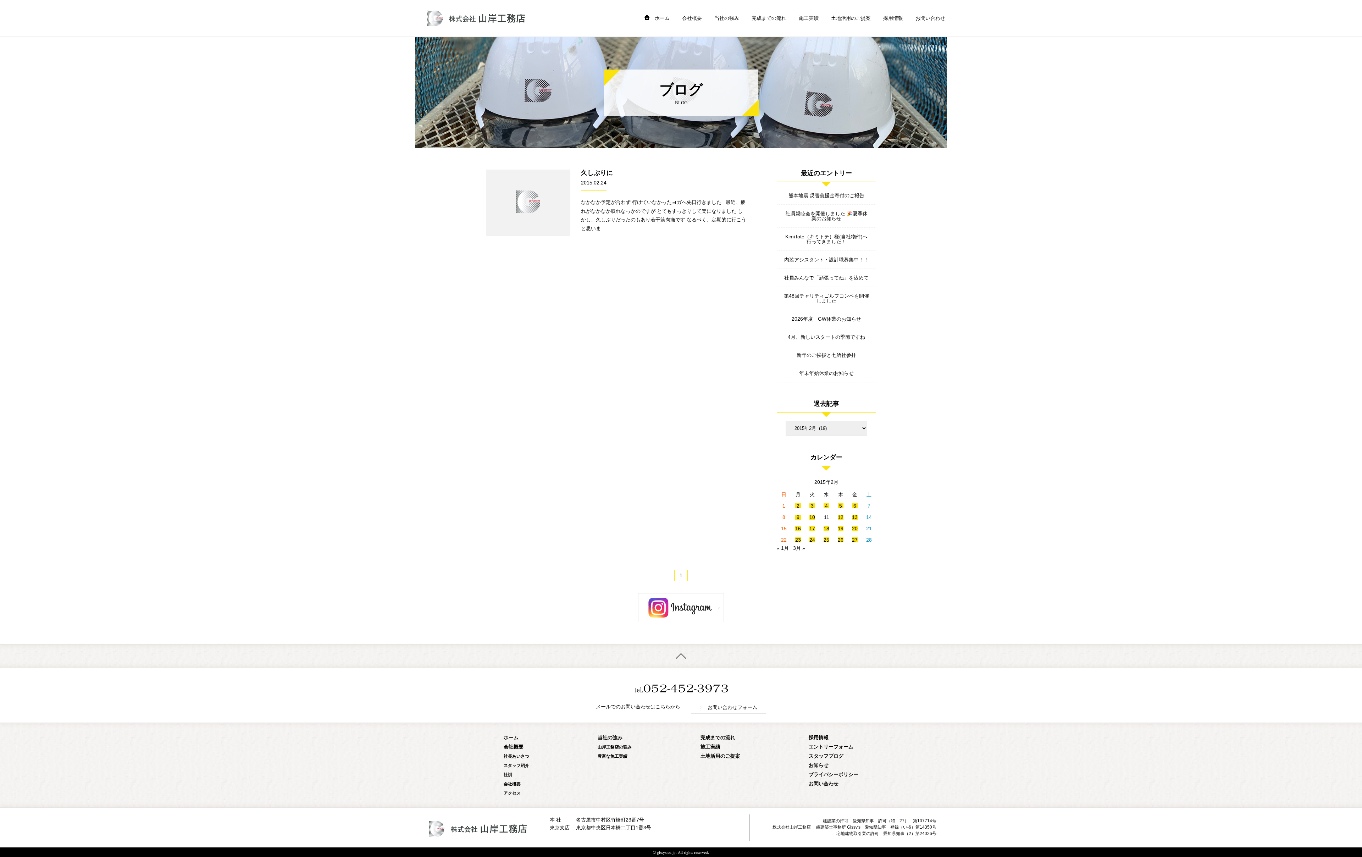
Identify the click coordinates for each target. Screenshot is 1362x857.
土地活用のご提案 (851, 18)
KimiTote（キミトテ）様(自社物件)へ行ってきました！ (826, 239)
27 (855, 539)
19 (840, 528)
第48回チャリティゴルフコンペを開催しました (826, 298)
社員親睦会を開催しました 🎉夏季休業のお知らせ (827, 216)
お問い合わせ (930, 18)
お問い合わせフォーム (728, 707)
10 (812, 517)
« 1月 (783, 548)
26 (840, 539)
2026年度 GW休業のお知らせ (826, 319)
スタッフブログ (826, 755)
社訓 (508, 775)
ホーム (662, 18)
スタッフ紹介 (516, 765)
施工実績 (809, 18)
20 (855, 528)
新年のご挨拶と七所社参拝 (826, 355)
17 (812, 528)
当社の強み (726, 18)
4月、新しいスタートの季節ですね (826, 337)
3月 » (799, 548)
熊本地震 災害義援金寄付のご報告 (826, 195)
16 (798, 528)
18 (826, 528)
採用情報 (893, 18)
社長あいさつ (516, 756)
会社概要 (692, 18)
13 (855, 517)
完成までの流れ (769, 18)
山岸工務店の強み (615, 747)
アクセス (512, 793)
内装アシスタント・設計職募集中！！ (826, 259)
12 (840, 517)
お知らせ (819, 765)
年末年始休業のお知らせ (826, 373)
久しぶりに (597, 172)
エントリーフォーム (831, 746)
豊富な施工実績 (612, 756)
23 (798, 539)
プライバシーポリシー (833, 774)
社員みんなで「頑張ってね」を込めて (826, 278)
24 (812, 539)
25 (826, 539)
